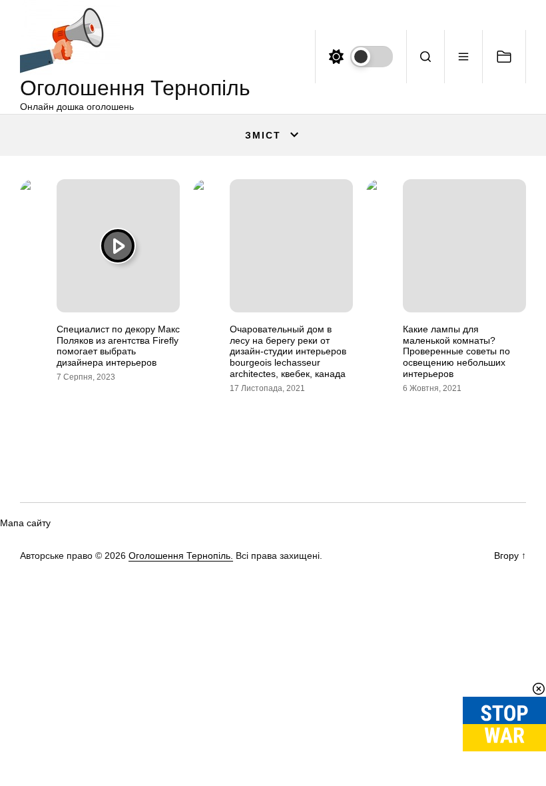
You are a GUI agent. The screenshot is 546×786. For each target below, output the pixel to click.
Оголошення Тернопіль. (181, 555)
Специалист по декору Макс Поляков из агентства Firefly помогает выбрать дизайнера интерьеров (118, 346)
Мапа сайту (25, 523)
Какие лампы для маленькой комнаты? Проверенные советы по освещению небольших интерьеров (456, 351)
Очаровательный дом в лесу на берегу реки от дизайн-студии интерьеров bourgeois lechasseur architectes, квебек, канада (288, 351)
